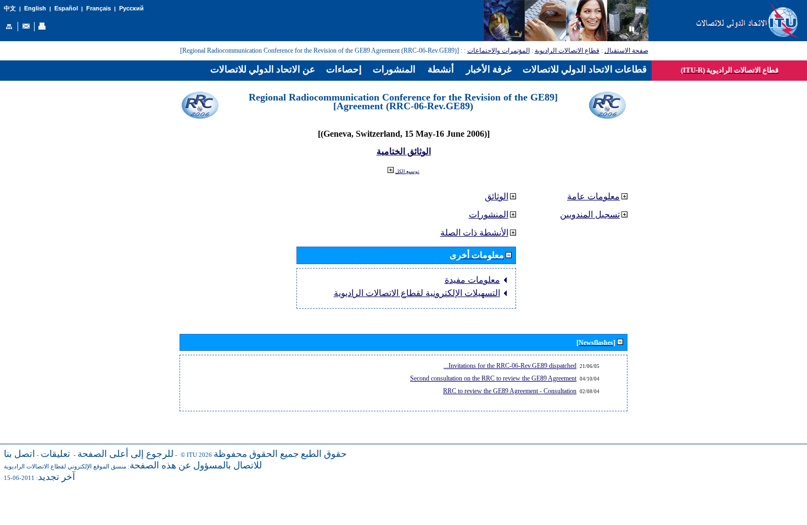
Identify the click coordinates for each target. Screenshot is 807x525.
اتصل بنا (19, 454)
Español (66, 8)
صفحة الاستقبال (626, 50)
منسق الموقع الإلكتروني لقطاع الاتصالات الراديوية (65, 466)
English (35, 8)
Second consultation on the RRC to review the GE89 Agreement (493, 378)
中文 (10, 8)
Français (98, 8)
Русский (131, 8)
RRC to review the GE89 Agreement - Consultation (509, 391)
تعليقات (55, 454)
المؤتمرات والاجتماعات (498, 50)
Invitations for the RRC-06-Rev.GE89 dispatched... (510, 366)
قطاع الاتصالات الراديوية (567, 50)
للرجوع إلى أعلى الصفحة (125, 454)
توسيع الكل (407, 171)
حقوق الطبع (324, 454)
